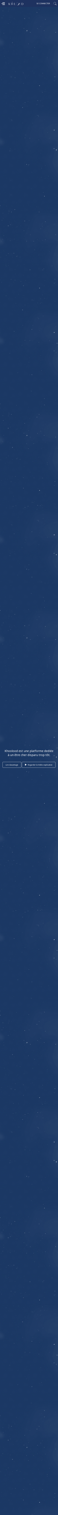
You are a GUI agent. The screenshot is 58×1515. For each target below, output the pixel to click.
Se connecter (43, 3)
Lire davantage (12, 764)
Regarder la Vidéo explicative (39, 764)
